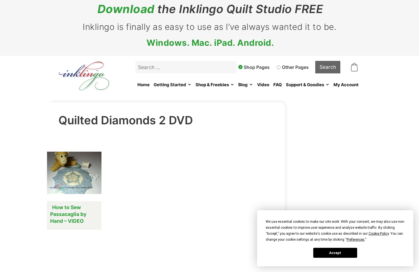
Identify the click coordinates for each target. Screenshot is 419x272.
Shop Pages (257, 67)
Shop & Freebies (212, 84)
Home (143, 84)
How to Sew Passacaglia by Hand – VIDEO (68, 214)
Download (125, 9)
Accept (335, 253)
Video (263, 84)
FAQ (277, 84)
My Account (346, 84)
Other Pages (295, 67)
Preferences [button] (356, 240)
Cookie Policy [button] (379, 234)
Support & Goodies (305, 84)
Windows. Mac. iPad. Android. (210, 43)
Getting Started (170, 84)
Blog (243, 84)
